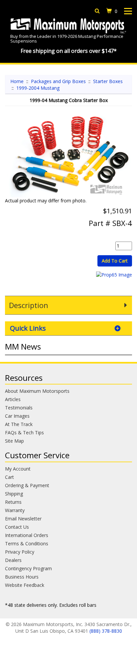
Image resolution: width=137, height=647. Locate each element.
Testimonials (19, 407)
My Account (18, 469)
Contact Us (17, 527)
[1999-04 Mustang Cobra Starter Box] (68, 155)
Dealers (13, 560)
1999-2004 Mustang (38, 88)
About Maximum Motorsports (37, 391)
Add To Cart (115, 261)
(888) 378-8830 (105, 631)
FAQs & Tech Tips (24, 432)
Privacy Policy (19, 552)
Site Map (14, 441)
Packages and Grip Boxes (58, 81)
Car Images (17, 416)
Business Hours (22, 577)
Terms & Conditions (26, 543)
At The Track (19, 424)
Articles (13, 399)
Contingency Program (28, 568)
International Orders (26, 535)
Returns (13, 502)
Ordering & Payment (27, 485)
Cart (9, 477)
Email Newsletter (23, 518)
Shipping (14, 493)
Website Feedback (24, 585)
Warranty (15, 510)
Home (17, 81)
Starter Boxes (108, 81)
